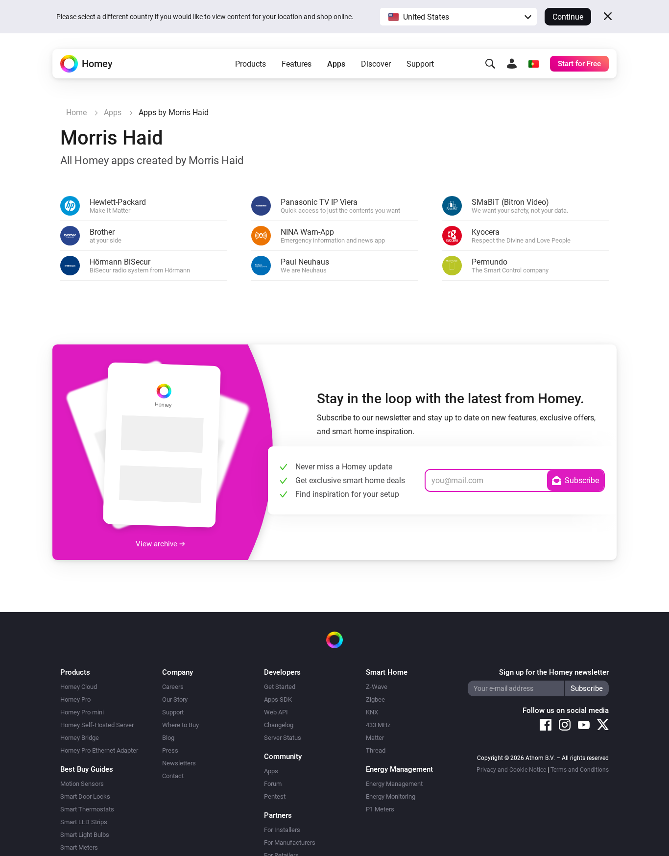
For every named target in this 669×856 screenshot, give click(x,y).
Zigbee (375, 699)
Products (250, 64)
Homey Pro (75, 699)
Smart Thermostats (87, 809)
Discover (376, 64)
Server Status (282, 737)
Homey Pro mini (82, 712)
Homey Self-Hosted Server (97, 725)
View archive (157, 543)
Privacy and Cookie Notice (511, 769)
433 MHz (378, 725)
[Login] (512, 64)
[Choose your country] (533, 64)
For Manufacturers (289, 842)
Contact (173, 776)
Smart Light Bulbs (84, 834)
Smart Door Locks (85, 796)
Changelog (278, 725)
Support (420, 64)
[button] (458, 16)
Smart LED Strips (83, 822)
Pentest (275, 796)
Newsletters (179, 763)
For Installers (282, 829)
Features (296, 64)
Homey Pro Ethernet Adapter (99, 750)
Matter (375, 737)
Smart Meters (79, 847)
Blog (168, 737)
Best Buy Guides (86, 769)
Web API (276, 712)
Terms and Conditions (579, 769)
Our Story (175, 699)
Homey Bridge (79, 737)
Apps (336, 64)
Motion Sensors (82, 783)
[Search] (490, 64)
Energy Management (394, 783)
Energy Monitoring (390, 796)
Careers (173, 686)
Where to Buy (180, 725)
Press (170, 750)
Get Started (279, 686)
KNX (372, 712)
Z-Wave (376, 686)
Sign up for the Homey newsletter (554, 672)
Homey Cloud (78, 686)
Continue (567, 17)
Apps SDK (278, 699)
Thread (375, 750)
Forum (273, 783)
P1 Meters (380, 809)
